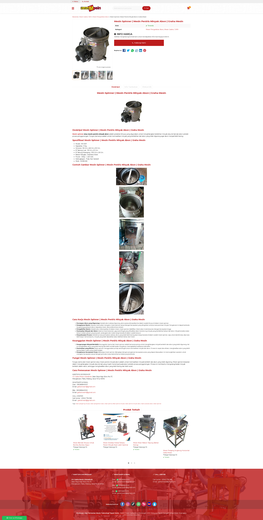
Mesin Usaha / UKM (171, 29)
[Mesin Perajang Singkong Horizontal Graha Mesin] (176, 431)
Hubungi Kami (140, 43)
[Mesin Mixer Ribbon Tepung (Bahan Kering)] (146, 427)
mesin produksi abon (147, 403)
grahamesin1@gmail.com (86, 387)
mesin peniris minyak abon (132, 403)
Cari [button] (147, 8)
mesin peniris (108, 403)
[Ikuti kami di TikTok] (133, 504)
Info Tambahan (131, 87)
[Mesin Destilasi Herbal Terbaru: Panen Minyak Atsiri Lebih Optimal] (116, 427)
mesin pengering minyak (83, 403)
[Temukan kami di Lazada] (149, 504)
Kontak (86, 1)
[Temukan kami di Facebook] (122, 504)
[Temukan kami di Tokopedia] (138, 504)
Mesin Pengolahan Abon (155, 29)
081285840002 (123, 485)
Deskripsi (116, 87)
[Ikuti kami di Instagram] (128, 504)
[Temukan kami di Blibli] (154, 504)
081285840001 (124, 479)
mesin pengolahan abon (97, 403)
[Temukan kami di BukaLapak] (144, 504)
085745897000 (123, 491)
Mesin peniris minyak (119, 403)
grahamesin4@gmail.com (86, 392)
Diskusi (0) (146, 87)
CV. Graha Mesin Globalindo (82, 377)
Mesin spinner (77, 134)
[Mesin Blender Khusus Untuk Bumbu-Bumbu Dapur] (86, 427)
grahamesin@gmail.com (86, 400)
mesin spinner (157, 403)
